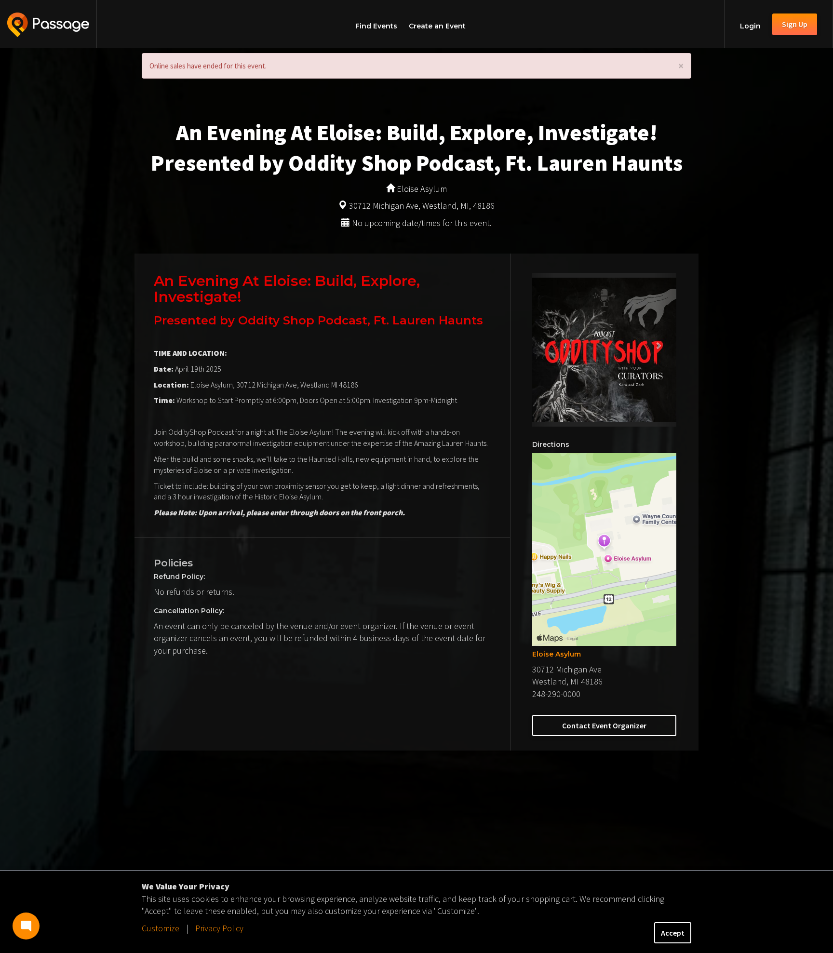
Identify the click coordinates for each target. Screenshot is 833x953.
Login (750, 26)
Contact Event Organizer (604, 725)
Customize (160, 928)
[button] (543, 350)
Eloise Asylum (556, 654)
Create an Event (437, 26)
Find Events (376, 26)
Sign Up (794, 24)
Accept (673, 933)
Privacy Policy (219, 928)
